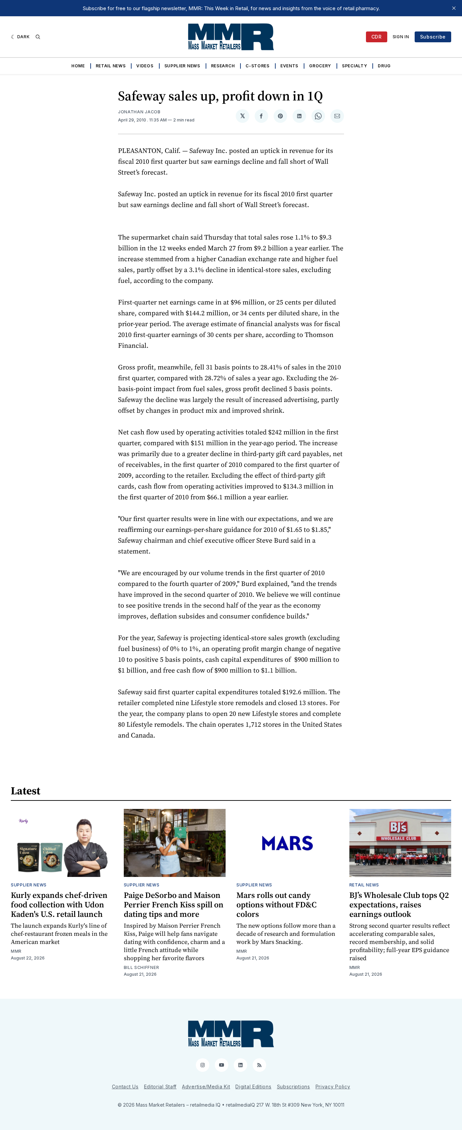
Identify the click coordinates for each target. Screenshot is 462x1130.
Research (223, 65)
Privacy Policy (333, 1086)
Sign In (401, 36)
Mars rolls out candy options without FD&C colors (276, 904)
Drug (384, 65)
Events (289, 65)
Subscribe (433, 37)
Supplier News (182, 65)
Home (78, 65)
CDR (376, 37)
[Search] (38, 37)
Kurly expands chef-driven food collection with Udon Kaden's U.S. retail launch (59, 904)
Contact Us (125, 1086)
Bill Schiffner (141, 967)
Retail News (111, 65)
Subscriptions (293, 1086)
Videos (144, 65)
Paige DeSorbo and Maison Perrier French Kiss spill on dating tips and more (174, 904)
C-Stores (258, 65)
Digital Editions (253, 1086)
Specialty (354, 65)
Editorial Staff (160, 1086)
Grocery (320, 65)
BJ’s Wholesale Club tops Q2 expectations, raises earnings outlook (399, 904)
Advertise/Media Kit (206, 1086)
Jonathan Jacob (139, 111)
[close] (453, 8)
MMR (16, 951)
